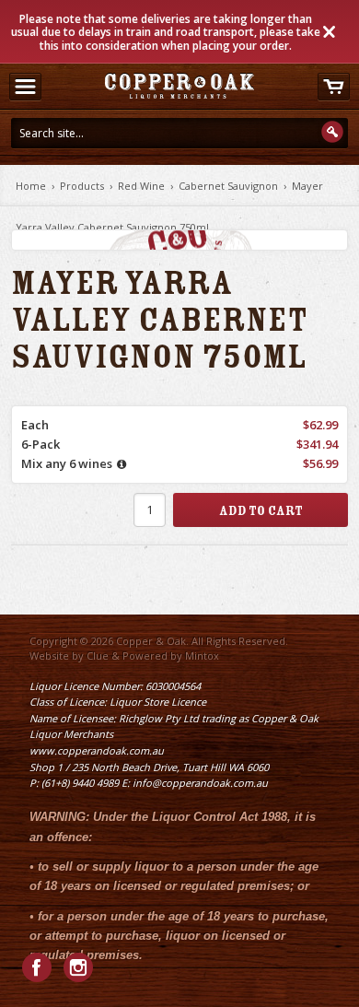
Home (31, 186)
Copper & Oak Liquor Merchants (179, 86)
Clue (98, 655)
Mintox (202, 655)
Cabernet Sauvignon (228, 186)
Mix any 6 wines (66, 463)
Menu (25, 87)
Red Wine (141, 186)
